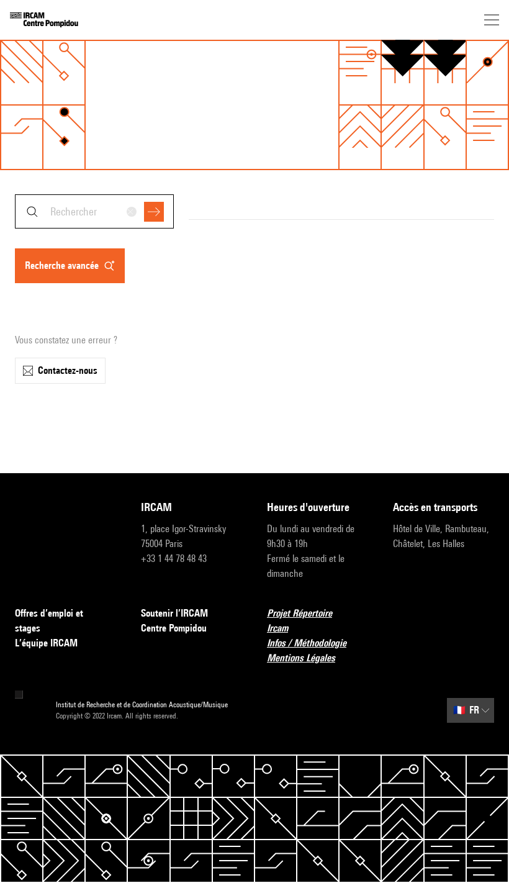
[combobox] (94, 211)
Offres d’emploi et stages (49, 620)
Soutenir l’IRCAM (174, 613)
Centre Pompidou (174, 628)
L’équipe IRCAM (46, 643)
